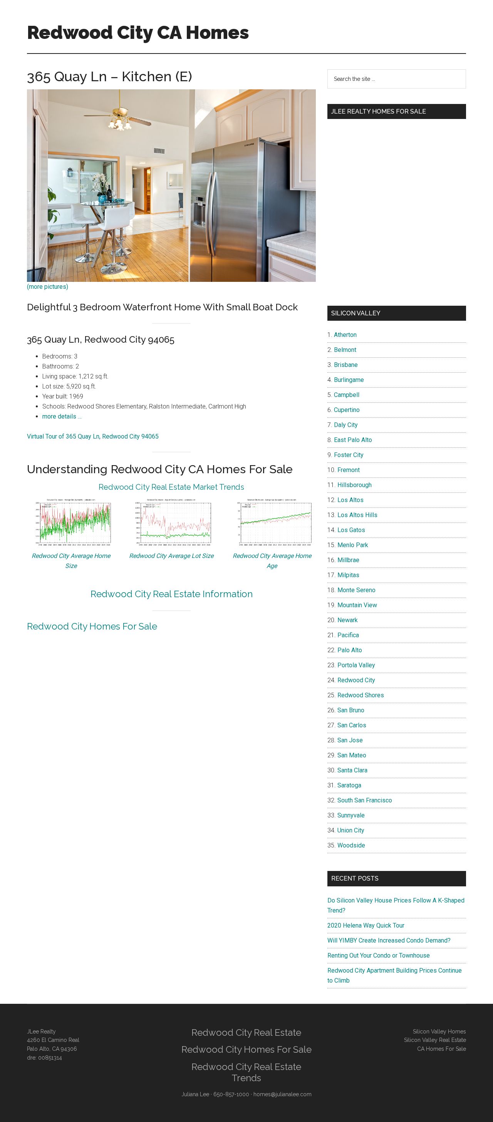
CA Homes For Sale (441, 1049)
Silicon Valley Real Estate (435, 1040)
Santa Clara (352, 770)
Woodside (351, 845)
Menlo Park (352, 545)
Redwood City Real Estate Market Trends (171, 487)
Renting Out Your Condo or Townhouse (378, 955)
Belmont (345, 349)
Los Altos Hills (357, 515)
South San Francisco (364, 800)
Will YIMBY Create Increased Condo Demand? (389, 940)
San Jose (350, 740)
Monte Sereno (356, 590)
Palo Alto (349, 650)
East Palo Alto (353, 440)
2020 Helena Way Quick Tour (365, 925)
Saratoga (349, 785)
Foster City (349, 455)
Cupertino (347, 410)
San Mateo (351, 755)
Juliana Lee (195, 1094)
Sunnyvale (351, 815)
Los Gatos (351, 530)
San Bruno (350, 710)
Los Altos (350, 500)
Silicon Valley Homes (439, 1031)
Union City (350, 830)
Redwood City (356, 680)
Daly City (346, 425)
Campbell (346, 395)
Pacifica (348, 635)
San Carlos (351, 725)
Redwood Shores (360, 695)
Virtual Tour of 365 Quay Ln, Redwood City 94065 (93, 436)
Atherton (345, 334)
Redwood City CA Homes (138, 32)
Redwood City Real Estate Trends (246, 1072)
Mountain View (357, 605)
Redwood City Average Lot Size (171, 555)
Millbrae (348, 560)
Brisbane (346, 364)
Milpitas (348, 575)
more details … (62, 416)
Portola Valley (356, 665)
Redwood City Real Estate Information (172, 594)
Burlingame (349, 379)
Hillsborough (354, 485)
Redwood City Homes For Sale (92, 626)
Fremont (348, 470)
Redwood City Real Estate (246, 1032)
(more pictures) (47, 286)
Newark (347, 620)
